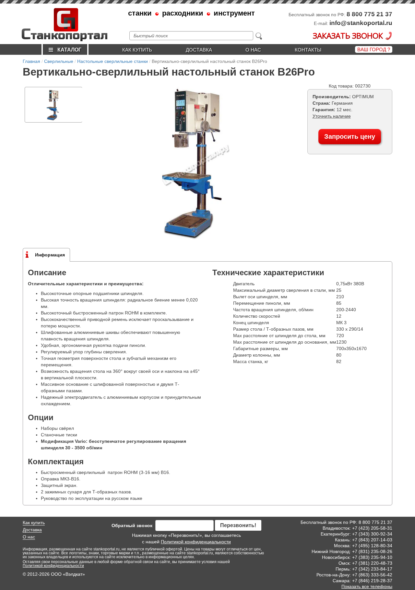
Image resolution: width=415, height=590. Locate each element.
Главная (31, 61)
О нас (253, 50)
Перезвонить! (238, 525)
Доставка (199, 50)
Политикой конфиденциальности (196, 541)
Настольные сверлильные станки (112, 61)
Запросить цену (349, 136)
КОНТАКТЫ (308, 50)
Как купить (137, 50)
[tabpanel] (53, 105)
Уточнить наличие (332, 116)
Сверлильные (58, 61)
